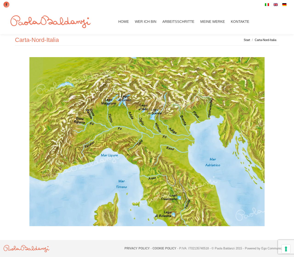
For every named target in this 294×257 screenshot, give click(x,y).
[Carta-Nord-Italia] (147, 141)
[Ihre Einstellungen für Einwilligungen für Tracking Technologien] (286, 249)
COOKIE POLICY (164, 248)
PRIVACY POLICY (137, 248)
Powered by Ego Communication (266, 248)
